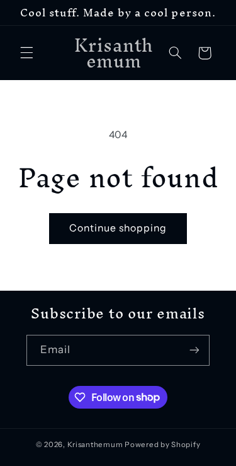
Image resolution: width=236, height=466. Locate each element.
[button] (26, 52)
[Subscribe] (194, 350)
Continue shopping (118, 228)
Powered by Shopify (162, 444)
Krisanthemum (95, 444)
